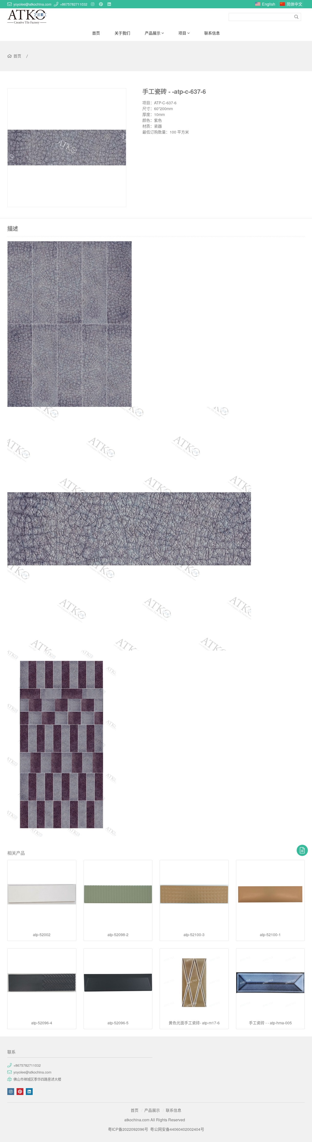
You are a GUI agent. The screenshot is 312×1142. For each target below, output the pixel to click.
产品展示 (152, 33)
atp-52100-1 (270, 934)
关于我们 (122, 33)
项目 (182, 33)
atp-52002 (41, 934)
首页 (96, 33)
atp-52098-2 (117, 934)
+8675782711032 (73, 4)
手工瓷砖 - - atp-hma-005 (270, 1022)
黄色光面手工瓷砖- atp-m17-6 (194, 1022)
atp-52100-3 (194, 934)
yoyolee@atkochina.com (32, 4)
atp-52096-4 (41, 1022)
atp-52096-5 (117, 1022)
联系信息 (212, 33)
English (268, 4)
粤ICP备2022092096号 (128, 1129)
